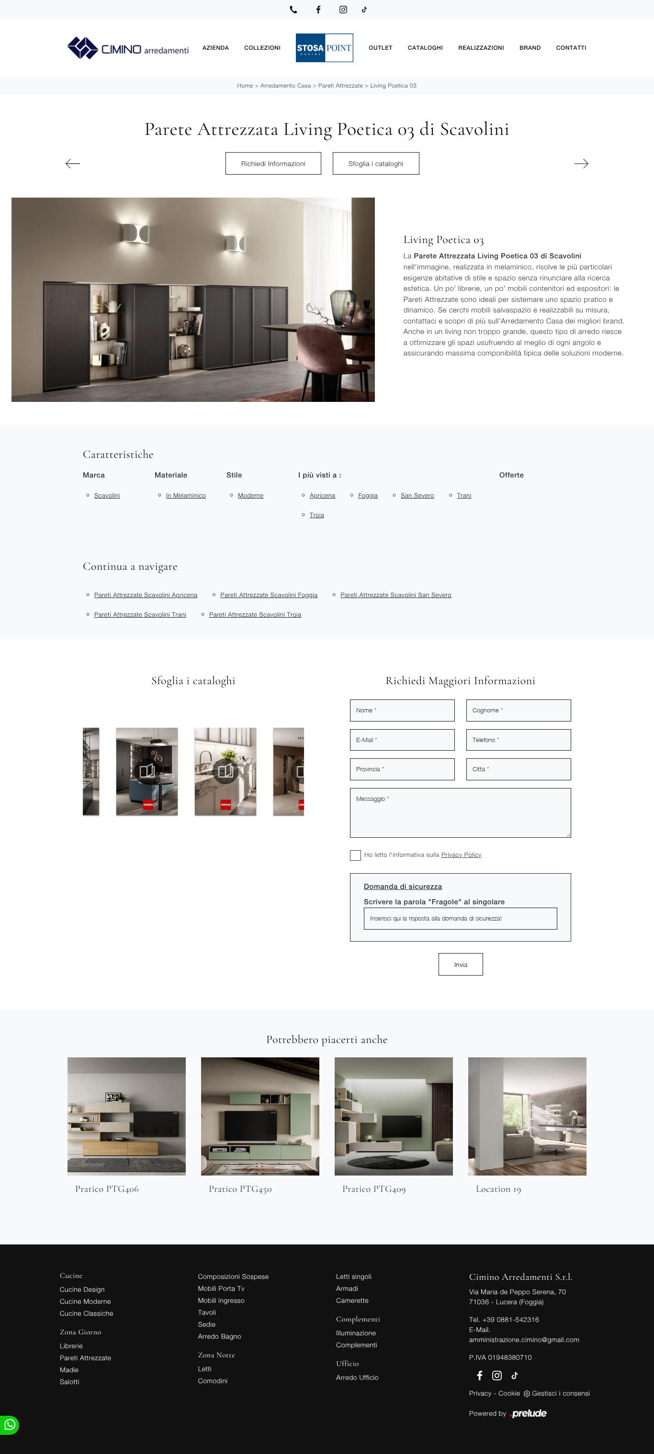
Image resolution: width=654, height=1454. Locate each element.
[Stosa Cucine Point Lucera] (324, 48)
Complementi (356, 1345)
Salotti (69, 1381)
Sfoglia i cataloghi (376, 163)
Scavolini (107, 495)
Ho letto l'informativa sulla (423, 854)
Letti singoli (354, 1276)
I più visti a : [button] (319, 475)
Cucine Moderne (85, 1301)
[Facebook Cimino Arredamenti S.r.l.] (318, 9)
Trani (464, 495)
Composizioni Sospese (233, 1276)
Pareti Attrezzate (340, 85)
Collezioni (262, 47)
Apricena (322, 495)
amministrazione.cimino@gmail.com (524, 1339)
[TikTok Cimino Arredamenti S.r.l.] (364, 9)
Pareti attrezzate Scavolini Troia (255, 614)
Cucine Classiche (86, 1313)
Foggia (368, 495)
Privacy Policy (461, 854)
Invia (460, 964)
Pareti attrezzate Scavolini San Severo (395, 595)
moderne (251, 495)
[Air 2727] (104, 163)
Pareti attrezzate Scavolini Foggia (268, 595)
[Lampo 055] (549, 163)
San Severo (417, 495)
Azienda (216, 47)
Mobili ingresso (221, 1300)
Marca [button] (94, 475)
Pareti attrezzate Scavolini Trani (140, 614)
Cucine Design (82, 1289)
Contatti (571, 47)
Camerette (352, 1300)
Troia (317, 515)
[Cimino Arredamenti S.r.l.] (127, 48)
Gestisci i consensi (561, 1393)
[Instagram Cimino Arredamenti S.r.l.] (343, 9)
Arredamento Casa (285, 85)
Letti (205, 1369)
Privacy (480, 1393)
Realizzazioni (481, 47)
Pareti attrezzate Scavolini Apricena (145, 595)
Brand (530, 47)
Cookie (509, 1393)
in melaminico (186, 495)
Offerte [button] (511, 475)
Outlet (380, 47)
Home (245, 85)
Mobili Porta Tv (221, 1288)
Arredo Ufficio (357, 1377)
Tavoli (207, 1312)
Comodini (213, 1380)
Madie (69, 1369)
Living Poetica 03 (394, 85)
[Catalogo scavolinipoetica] (159, 771)
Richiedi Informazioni (273, 163)
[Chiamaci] (293, 9)
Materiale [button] (171, 475)
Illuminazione (356, 1333)
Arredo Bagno (219, 1336)
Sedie (206, 1324)
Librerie (71, 1346)
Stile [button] (234, 475)
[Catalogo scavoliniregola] (238, 771)
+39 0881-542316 (511, 1319)
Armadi (347, 1288)
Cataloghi (425, 47)
